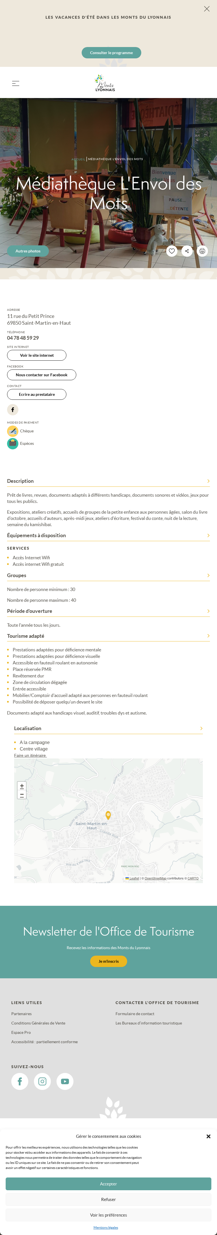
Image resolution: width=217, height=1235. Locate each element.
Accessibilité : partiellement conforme (44, 1042)
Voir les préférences (108, 1215)
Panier (200, 86)
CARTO (193, 878)
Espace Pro (21, 1032)
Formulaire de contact (135, 1013)
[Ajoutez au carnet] (171, 251)
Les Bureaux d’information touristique (149, 1023)
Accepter (108, 1183)
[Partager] (187, 251)
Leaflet (134, 878)
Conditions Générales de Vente (38, 1023)
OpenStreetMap (155, 878)
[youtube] (65, 1081)
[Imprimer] (202, 251)
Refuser (108, 1199)
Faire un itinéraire (30, 755)
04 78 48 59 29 (23, 338)
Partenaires (21, 1013)
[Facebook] (12, 409)
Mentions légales (106, 1227)
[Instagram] (42, 1081)
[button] (208, 1136)
